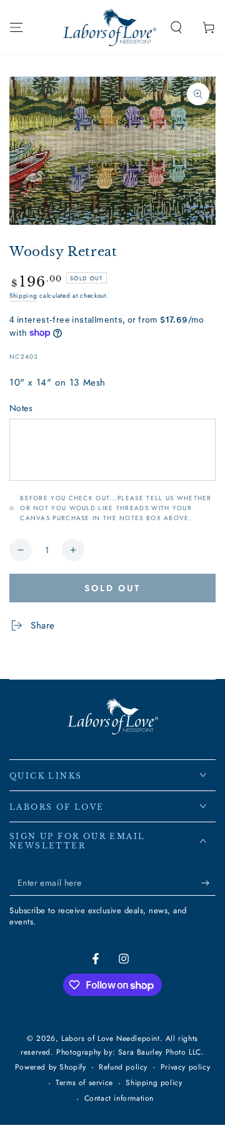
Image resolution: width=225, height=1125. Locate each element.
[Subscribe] (208, 883)
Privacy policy (185, 1067)
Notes (20, 408)
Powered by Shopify (50, 1067)
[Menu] (16, 27)
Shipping (23, 295)
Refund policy (123, 1067)
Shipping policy (154, 1083)
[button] (176, 27)
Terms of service (84, 1083)
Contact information (119, 1098)
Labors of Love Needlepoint (110, 1038)
